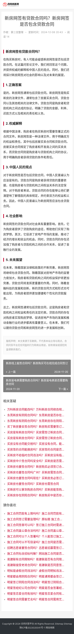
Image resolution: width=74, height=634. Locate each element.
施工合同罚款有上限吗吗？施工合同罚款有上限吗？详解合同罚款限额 (35, 513)
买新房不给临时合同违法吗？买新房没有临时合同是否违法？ (35, 455)
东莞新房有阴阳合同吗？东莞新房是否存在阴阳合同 (35, 415)
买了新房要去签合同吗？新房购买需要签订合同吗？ (35, 426)
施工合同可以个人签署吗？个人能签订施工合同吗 (35, 536)
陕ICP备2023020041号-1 (32, 627)
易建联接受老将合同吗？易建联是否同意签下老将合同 (35, 565)
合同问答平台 (27, 623)
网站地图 (50, 627)
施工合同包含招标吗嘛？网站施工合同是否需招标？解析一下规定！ (35, 553)
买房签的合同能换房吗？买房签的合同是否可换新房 (35, 449)
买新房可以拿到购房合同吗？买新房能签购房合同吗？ (35, 489)
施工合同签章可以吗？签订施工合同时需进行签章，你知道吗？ (35, 525)
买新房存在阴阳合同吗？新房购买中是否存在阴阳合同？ (35, 495)
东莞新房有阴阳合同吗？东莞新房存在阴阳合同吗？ (35, 421)
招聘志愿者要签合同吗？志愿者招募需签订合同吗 (35, 548)
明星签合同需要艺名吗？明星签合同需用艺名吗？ (35, 599)
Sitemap (59, 623)
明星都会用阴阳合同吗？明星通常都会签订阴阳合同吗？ (35, 576)
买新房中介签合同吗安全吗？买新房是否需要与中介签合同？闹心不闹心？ (35, 461)
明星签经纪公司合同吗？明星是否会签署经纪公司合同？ (35, 588)
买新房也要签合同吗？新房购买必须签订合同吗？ (35, 466)
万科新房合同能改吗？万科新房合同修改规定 (35, 409)
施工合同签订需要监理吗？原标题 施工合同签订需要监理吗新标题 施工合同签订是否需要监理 (35, 519)
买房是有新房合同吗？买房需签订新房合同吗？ (35, 432)
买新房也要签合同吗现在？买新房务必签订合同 (35, 478)
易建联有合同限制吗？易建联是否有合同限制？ (35, 559)
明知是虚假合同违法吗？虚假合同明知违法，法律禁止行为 (35, 570)
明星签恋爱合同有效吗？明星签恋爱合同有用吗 (35, 593)
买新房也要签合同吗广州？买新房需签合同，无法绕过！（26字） (35, 472)
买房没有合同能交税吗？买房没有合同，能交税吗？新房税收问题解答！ (35, 443)
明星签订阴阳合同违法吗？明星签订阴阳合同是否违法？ (35, 582)
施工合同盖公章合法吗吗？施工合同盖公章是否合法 (35, 530)
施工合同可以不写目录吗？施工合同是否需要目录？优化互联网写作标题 (35, 542)
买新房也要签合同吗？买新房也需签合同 (33, 484)
